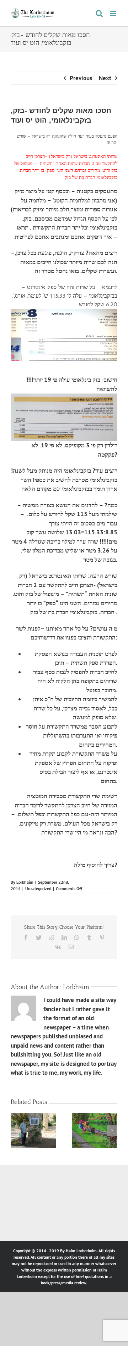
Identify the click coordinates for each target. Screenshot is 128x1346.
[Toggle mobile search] (99, 13)
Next (105, 78)
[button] (16, 1130)
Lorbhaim (24, 882)
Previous (81, 78)
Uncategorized (38, 888)
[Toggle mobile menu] (113, 13)
